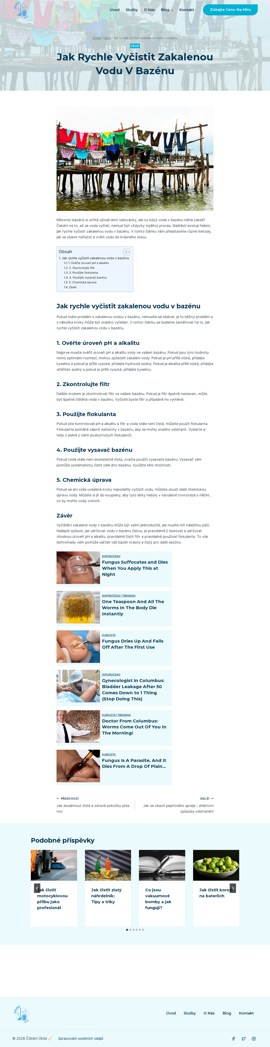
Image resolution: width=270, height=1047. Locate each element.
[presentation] (54, 865)
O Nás (149, 10)
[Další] (233, 888)
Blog (227, 1013)
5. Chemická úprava (82, 282)
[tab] (127, 930)
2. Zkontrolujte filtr (82, 268)
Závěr (73, 287)
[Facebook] (233, 1039)
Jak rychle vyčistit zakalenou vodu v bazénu (95, 258)
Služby (132, 10)
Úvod (115, 10)
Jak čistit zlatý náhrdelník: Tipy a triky (106, 896)
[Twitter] (244, 1039)
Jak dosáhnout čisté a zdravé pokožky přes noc (93, 805)
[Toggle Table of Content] (124, 252)
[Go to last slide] (37, 888)
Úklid (135, 45)
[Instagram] (254, 1039)
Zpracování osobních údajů (80, 1038)
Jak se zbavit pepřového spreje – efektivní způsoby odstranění (178, 805)
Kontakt (186, 10)
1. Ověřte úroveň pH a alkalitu (88, 263)
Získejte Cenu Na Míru (230, 9)
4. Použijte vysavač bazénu (88, 277)
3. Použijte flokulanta (83, 272)
